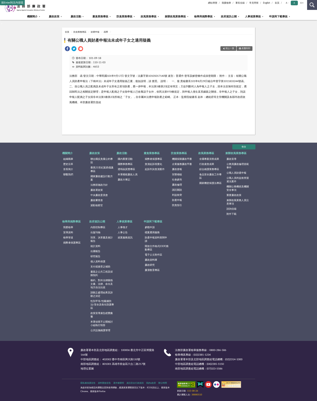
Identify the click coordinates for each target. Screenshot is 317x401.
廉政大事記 (124, 179)
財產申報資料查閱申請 (156, 239)
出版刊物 (95, 232)
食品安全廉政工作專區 (210, 176)
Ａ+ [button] (301, 3)
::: (1, 24)
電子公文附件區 (153, 255)
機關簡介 (32, 16)
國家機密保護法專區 (210, 183)
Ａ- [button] (286, 3)
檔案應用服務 (152, 232)
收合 (244, 147)
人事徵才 (123, 227)
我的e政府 (151, 383)
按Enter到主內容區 (12, 2)
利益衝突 (177, 195)
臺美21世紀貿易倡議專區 (101, 169)
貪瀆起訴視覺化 (153, 164)
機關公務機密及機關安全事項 (238, 188)
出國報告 (95, 251)
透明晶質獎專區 (126, 169)
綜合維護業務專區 (209, 169)
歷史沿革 (68, 164)
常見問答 (254, 3)
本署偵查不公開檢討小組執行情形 (101, 324)
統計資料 (95, 246)
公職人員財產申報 (236, 173)
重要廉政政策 (234, 195)
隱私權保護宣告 (87, 383)
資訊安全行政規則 (135, 383)
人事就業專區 (253, 16)
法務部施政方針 (99, 185)
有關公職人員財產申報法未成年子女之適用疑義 (109, 40)
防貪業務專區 (124, 16)
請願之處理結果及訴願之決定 (101, 294)
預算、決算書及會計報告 (101, 239)
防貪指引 (177, 205)
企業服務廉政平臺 (182, 164)
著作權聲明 (118, 383)
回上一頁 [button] (230, 48)
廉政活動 (76, 16)
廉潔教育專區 (152, 270)
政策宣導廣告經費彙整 (101, 315)
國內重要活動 (125, 159)
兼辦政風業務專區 (175, 16)
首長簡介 (68, 169)
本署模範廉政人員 (128, 174)
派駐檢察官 (96, 205)
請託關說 (177, 190)
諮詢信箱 (231, 209)
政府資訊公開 (229, 16)
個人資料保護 (97, 261)
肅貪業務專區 (100, 16)
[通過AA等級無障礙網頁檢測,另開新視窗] (186, 385)
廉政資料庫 (151, 260)
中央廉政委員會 (99, 195)
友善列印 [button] (246, 48)
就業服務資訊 (125, 237)
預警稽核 (177, 174)
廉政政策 (54, 16)
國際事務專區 (125, 164)
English (266, 3)
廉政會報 (177, 169)
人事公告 (123, 232)
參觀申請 (150, 227)
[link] (67, 49)
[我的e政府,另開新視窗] (200, 385)
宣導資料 (68, 232)
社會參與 (177, 179)
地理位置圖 (87, 368)
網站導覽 (212, 3)
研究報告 (95, 256)
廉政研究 (150, 265)
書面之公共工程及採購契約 (101, 274)
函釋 (106, 32)
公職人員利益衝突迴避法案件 (238, 180)
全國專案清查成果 (209, 159)
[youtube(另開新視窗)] (208, 385)
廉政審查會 (96, 200)
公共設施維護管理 (100, 330)
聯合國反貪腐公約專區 (101, 161)
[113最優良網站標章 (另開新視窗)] (231, 385)
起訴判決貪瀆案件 (155, 169)
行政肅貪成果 (206, 164)
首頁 (277, 3)
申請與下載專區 (278, 16)
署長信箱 (240, 3)
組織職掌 (68, 159)
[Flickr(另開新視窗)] (216, 385)
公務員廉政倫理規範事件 (238, 166)
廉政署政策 (96, 190)
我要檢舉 (226, 3)
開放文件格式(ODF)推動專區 (157, 248)
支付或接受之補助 (100, 266)
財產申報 (95, 32)
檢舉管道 (68, 237)
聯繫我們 (68, 174)
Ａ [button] (294, 3)
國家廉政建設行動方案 (101, 178)
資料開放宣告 (104, 383)
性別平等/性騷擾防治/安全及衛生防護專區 (102, 304)
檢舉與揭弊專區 (203, 16)
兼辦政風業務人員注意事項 (238, 202)
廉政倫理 (177, 185)
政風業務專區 (149, 16)
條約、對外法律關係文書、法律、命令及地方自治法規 (101, 284)
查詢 (312, 5)
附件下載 (231, 214)
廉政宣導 (231, 159)
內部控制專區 (97, 227)
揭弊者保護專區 (153, 159)
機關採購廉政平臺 (182, 159)
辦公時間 (162, 383)
